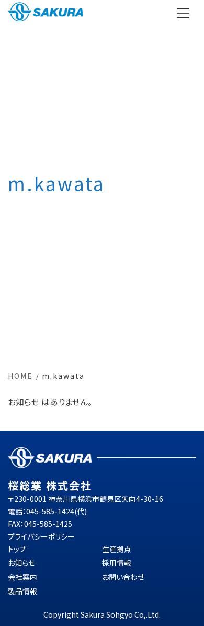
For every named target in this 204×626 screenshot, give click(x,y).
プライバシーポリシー (41, 536)
